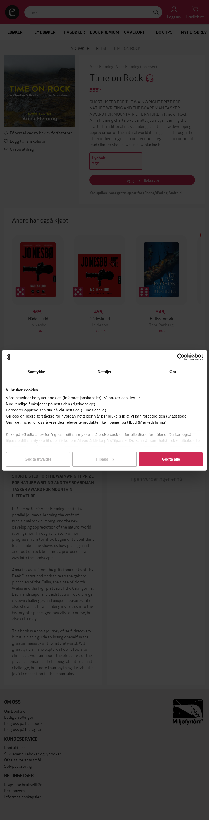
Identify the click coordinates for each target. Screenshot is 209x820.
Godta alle (171, 459)
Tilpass (101, 459)
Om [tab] (172, 372)
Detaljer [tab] (105, 372)
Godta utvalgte (38, 459)
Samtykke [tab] (36, 372)
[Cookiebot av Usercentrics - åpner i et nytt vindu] (181, 357)
